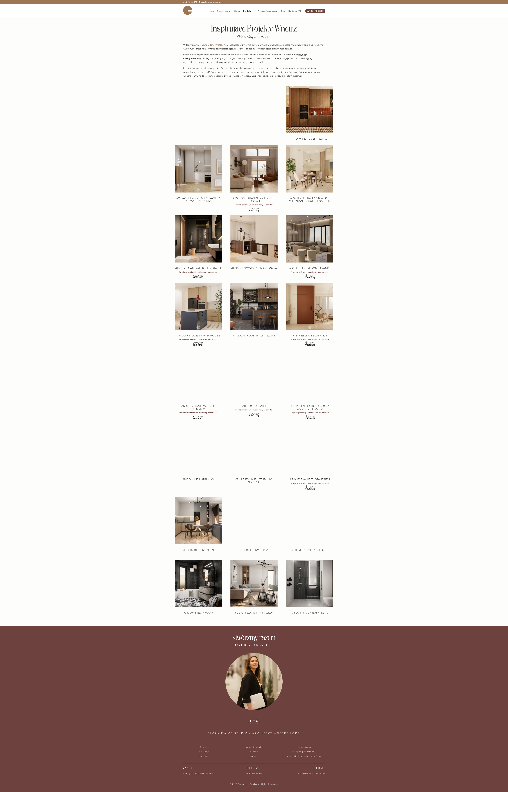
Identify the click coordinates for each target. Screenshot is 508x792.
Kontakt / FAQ (295, 11)
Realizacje (204, 752)
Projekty (204, 756)
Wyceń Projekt (315, 11)
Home (211, 11)
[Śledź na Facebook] (250, 720)
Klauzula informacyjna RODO (304, 756)
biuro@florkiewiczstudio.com (311, 773)
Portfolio (247, 11)
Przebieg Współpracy (267, 11)
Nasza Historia (223, 11)
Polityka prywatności (304, 752)
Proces (254, 752)
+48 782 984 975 (254, 773)
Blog (282, 11)
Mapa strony (304, 747)
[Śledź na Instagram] (257, 720)
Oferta (237, 11)
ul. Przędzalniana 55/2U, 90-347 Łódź (200, 773)
